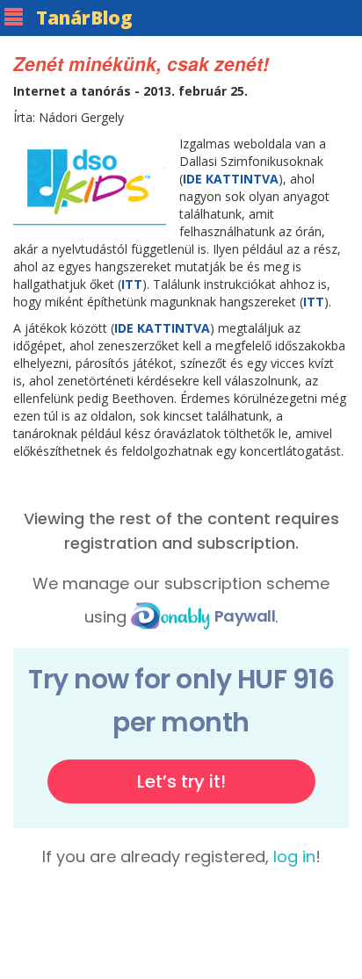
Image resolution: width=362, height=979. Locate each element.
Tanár (84, 17)
